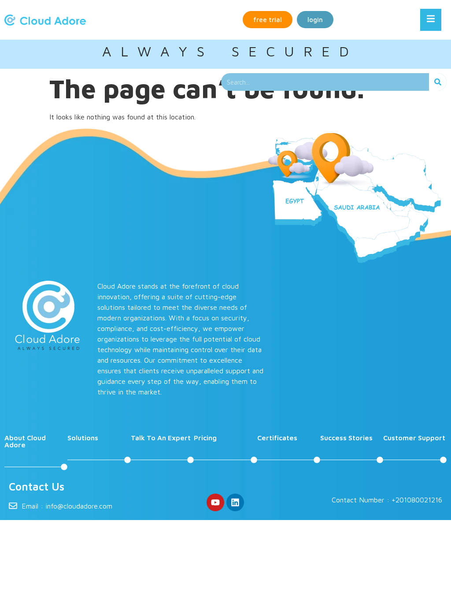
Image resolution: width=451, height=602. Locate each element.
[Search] (438, 82)
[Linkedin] (235, 502)
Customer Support (414, 438)
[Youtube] (215, 502)
